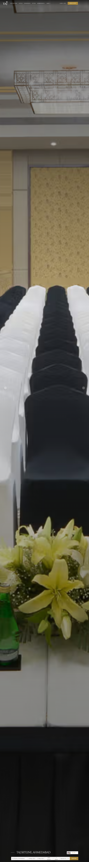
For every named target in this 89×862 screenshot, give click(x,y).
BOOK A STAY (73, 3)
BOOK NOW (74, 858)
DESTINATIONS (13, 3)
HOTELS (20, 3)
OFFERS (34, 3)
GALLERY (74, 852)
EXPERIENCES (27, 3)
